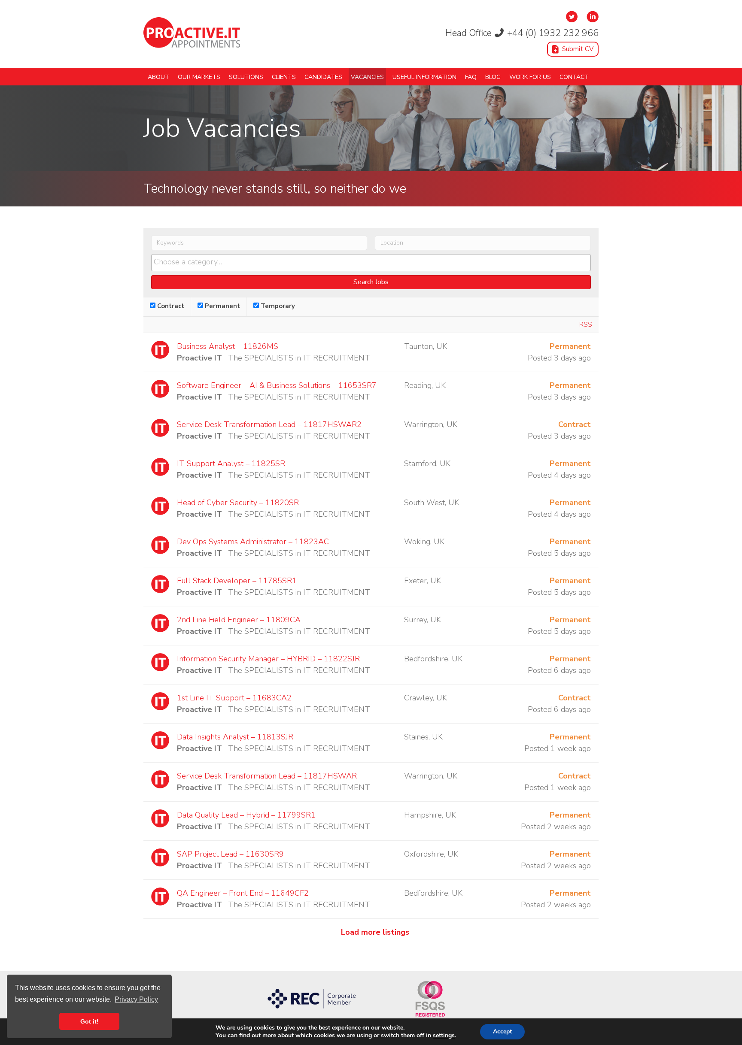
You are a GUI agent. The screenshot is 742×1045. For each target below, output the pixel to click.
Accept (502, 1031)
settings (444, 1035)
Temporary (277, 306)
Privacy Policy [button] (136, 999)
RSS (585, 324)
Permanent (221, 306)
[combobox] (371, 263)
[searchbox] (371, 262)
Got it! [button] (89, 1021)
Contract (169, 306)
